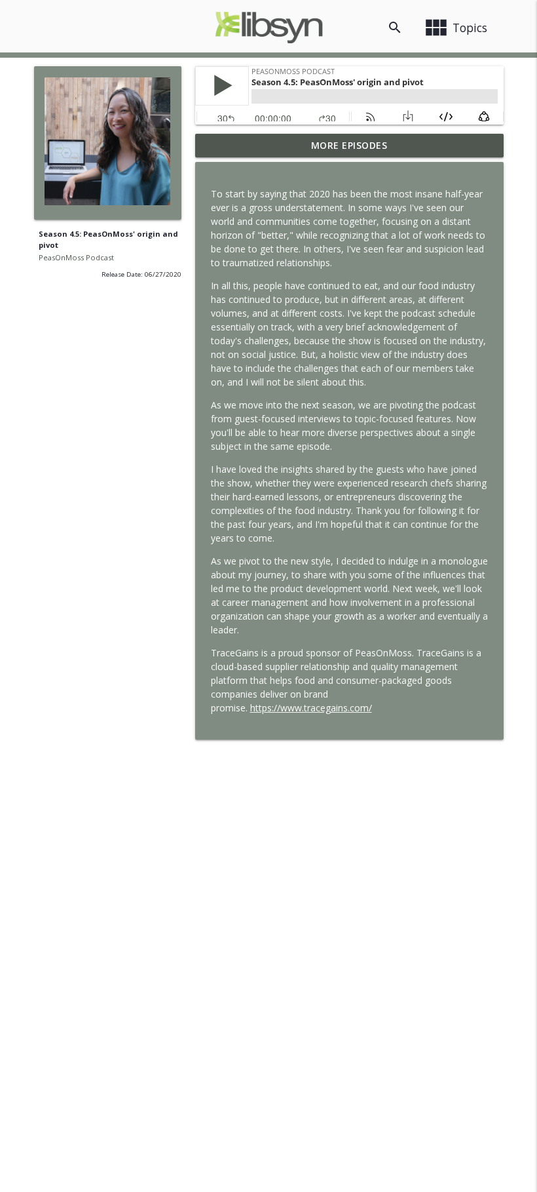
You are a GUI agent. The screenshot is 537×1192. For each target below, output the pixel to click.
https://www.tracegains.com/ (311, 708)
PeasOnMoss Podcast (76, 257)
